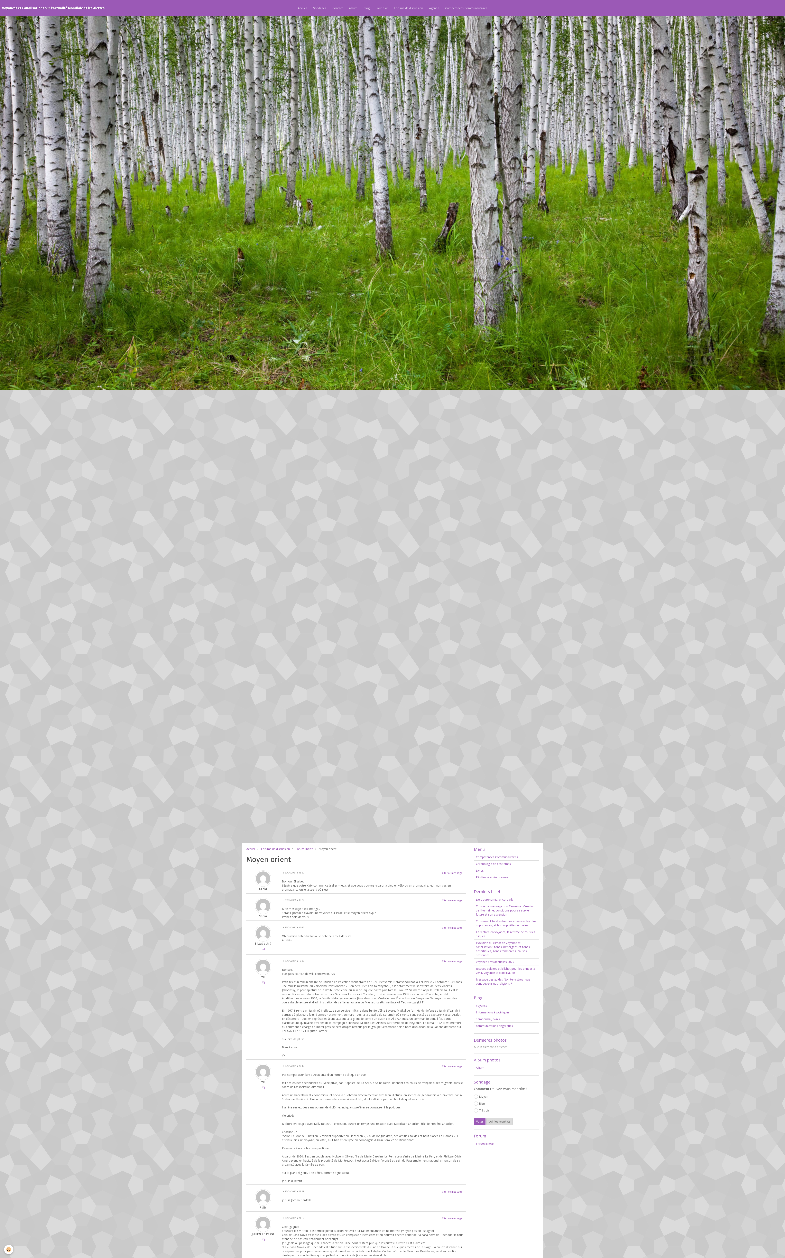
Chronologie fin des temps (493, 864)
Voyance (481, 1006)
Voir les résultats (499, 1121)
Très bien (485, 1110)
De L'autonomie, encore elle (495, 899)
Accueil (302, 8)
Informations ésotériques (492, 1012)
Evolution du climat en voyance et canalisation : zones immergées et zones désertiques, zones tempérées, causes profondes (503, 949)
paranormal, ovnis (488, 1019)
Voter (479, 1121)
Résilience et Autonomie (492, 877)
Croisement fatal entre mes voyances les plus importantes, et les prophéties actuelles (506, 923)
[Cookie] (8, 1249)
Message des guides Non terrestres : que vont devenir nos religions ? (503, 981)
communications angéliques (494, 1026)
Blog (366, 8)
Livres (480, 870)
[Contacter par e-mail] (263, 949)
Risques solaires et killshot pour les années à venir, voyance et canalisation (505, 971)
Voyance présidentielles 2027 (495, 962)
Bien (482, 1103)
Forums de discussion (408, 8)
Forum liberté (304, 849)
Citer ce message (452, 872)
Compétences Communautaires (466, 8)
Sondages (319, 8)
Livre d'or (382, 8)
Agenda (434, 8)
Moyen (483, 1096)
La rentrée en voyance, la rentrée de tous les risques (505, 934)
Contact (337, 8)
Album (353, 8)
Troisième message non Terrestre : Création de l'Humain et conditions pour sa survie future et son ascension (505, 910)
